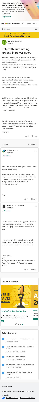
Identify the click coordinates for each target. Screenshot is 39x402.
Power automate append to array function (20, 339)
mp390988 (17, 377)
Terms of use (30, 391)
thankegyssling (20, 359)
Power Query (7, 29)
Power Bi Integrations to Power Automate (20, 364)
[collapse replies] (19, 148)
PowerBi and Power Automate (16, 357)
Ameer (16, 341)
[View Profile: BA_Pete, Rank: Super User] (4, 151)
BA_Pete (9, 150)
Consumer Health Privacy (27, 398)
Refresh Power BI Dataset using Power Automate (19, 373)
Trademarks (5, 395)
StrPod (10, 41)
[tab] (19, 324)
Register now (6, 16)
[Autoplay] (16, 324)
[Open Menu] (36, 29)
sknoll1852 (19, 367)
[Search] (23, 23)
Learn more (26, 36)
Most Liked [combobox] (32, 144)
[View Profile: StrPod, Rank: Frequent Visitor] (4, 42)
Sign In (34, 23)
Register (28, 23)
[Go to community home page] (13, 23)
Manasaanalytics (21, 351)
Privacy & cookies (18, 391)
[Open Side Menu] (2, 23)
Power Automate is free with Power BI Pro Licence (20, 348)
